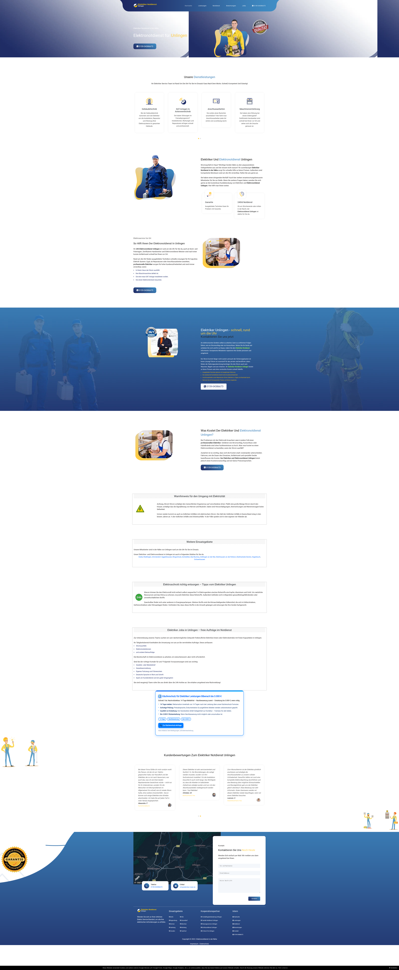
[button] (198, 138)
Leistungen (202, 6)
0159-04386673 (259, 6)
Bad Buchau (195, 557)
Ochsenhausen (199, 559)
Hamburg (172, 927)
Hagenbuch (256, 557)
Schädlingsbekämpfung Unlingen (212, 917)
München (184, 924)
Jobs (244, 6)
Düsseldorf (184, 920)
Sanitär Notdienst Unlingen (210, 920)
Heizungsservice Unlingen (209, 924)
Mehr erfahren (283, 968)
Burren (248, 557)
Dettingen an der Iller (207, 557)
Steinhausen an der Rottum (226, 557)
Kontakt (236, 931)
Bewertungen (231, 6)
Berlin (171, 917)
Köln (182, 917)
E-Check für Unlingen (208, 931)
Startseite (188, 6)
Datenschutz (204, 944)
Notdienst (216, 6)
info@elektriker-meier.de (187, 887)
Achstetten (186, 557)
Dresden (172, 931)
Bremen (172, 924)
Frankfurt (183, 931)
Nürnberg (183, 927)
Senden (254, 898)
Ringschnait (177, 557)
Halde (141, 557)
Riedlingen (147, 557)
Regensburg (173, 920)
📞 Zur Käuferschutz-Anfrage (171, 725)
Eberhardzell (241, 557)
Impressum (194, 944)
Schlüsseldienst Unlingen (209, 927)
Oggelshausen (166, 557)
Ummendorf (156, 557)
